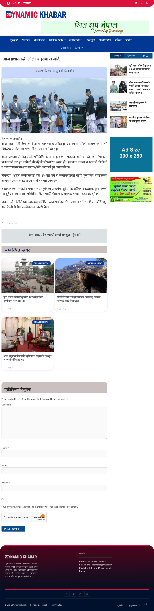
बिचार (128, 40)
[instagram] (141, 3)
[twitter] (136, 3)
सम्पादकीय (65, 48)
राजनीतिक (40, 40)
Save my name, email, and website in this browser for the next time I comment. (40, 506)
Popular (117, 55)
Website (6, 482)
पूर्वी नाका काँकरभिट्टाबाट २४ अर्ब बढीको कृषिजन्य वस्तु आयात (23, 299)
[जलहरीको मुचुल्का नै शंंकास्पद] (118, 102)
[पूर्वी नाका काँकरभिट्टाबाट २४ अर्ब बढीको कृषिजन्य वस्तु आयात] (118, 65)
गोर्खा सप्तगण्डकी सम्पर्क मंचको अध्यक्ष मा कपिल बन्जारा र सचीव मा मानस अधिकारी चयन (139, 87)
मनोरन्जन (74, 40)
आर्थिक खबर (56, 40)
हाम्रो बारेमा (133, 605)
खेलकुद (91, 40)
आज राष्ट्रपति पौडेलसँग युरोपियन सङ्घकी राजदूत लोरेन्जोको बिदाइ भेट (27, 358)
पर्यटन (118, 40)
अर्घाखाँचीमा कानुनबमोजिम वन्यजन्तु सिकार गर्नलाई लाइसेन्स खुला (78, 299)
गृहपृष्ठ (14, 40)
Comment (7, 404)
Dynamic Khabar (20, 604)
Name (5, 447)
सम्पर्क (145, 604)
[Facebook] (131, 3)
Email (5, 465)
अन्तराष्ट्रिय (105, 40)
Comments (131, 55)
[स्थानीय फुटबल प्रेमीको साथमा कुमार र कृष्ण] (118, 117)
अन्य (77, 48)
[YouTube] (146, 3)
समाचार (26, 40)
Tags (145, 56)
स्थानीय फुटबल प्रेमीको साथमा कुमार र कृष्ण (139, 119)
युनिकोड (120, 605)
